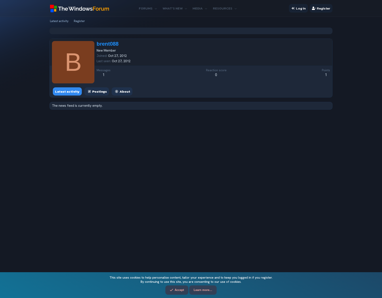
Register (79, 21)
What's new (172, 8)
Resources (222, 8)
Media (198, 8)
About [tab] (125, 91)
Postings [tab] (99, 91)
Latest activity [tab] (67, 91)
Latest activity (59, 21)
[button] (156, 8)
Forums (146, 8)
